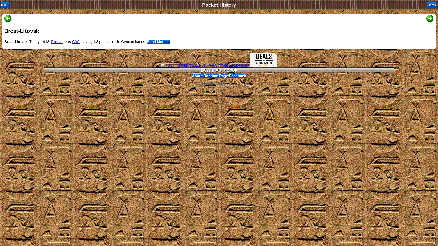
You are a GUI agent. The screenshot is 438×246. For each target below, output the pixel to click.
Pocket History (219, 5)
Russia (57, 42)
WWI (76, 42)
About (197, 76)
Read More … (158, 42)
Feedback (237, 76)
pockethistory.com (238, 84)
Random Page (215, 76)
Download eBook (219, 69)
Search (431, 5)
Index (4, 5)
